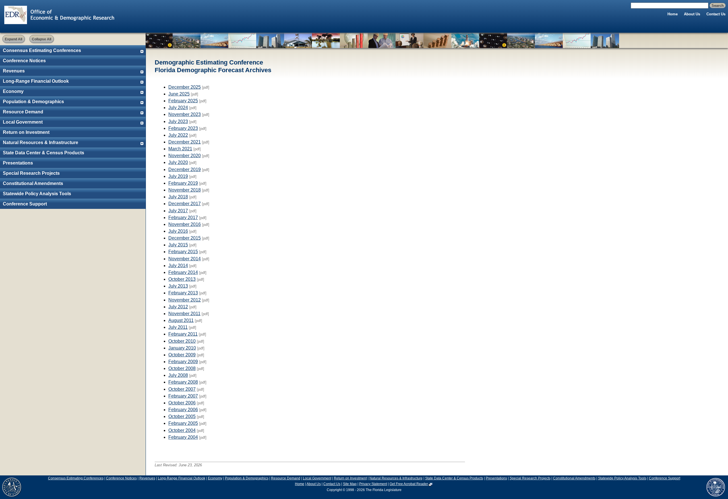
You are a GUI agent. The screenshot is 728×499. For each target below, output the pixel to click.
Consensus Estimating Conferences (42, 50)
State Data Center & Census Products (43, 152)
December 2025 (184, 87)
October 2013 (182, 279)
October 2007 (182, 389)
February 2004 (183, 437)
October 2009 (182, 354)
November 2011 (184, 313)
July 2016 (178, 231)
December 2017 (184, 203)
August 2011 (181, 320)
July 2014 (178, 265)
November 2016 (184, 224)
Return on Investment (26, 132)
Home (672, 14)
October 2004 (182, 430)
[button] (13, 39)
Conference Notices (24, 60)
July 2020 (178, 162)
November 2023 (184, 114)
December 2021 (184, 142)
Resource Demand (23, 111)
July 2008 (178, 375)
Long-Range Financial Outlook (36, 81)
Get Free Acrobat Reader (409, 484)
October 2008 (182, 368)
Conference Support (25, 203)
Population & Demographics (33, 101)
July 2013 (178, 286)
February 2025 (183, 100)
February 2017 (183, 217)
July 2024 (178, 107)
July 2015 (178, 244)
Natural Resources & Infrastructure (40, 142)
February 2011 (183, 334)
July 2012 (178, 306)
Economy (13, 91)
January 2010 (182, 348)
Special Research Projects (31, 173)
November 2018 (184, 190)
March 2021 (180, 148)
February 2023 (183, 128)
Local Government (23, 122)
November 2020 (184, 155)
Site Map (350, 484)
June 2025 (179, 94)
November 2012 (184, 300)
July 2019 (178, 176)
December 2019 (184, 169)
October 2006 (182, 402)
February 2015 (183, 251)
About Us (692, 14)
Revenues (14, 70)
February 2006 (183, 409)
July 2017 (178, 210)
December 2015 (184, 238)
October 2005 (182, 416)
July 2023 (178, 121)
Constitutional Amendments (33, 183)
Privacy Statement (373, 484)
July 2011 (178, 327)
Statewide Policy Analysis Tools (37, 193)
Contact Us (715, 14)
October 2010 (182, 341)
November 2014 (184, 258)
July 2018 (178, 196)
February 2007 (183, 396)
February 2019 (183, 183)
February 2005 (183, 423)
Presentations (18, 163)
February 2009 (183, 361)
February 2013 (183, 292)
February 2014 (183, 272)
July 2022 (178, 135)
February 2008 (183, 382)
